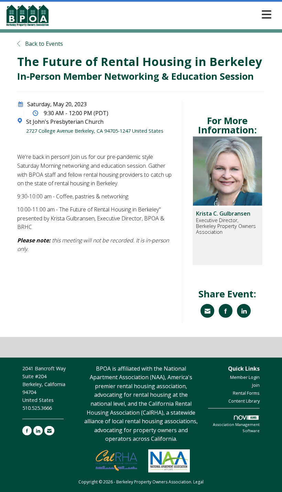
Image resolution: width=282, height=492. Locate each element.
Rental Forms (246, 393)
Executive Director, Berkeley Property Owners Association (226, 226)
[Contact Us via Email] (49, 430)
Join (256, 385)
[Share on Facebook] (225, 311)
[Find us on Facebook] (27, 430)
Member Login (245, 377)
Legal (198, 482)
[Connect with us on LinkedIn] (38, 430)
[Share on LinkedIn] (244, 311)
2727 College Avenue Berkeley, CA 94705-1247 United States (94, 131)
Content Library (244, 401)
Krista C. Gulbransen (223, 213)
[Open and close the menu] (162, 14)
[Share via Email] (207, 311)
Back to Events (43, 43)
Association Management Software (236, 427)
